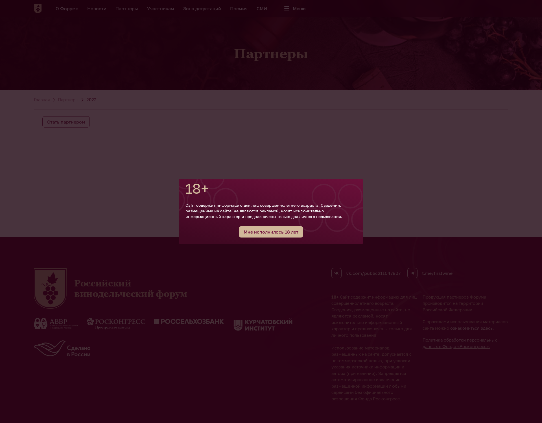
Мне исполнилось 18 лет (271, 232)
